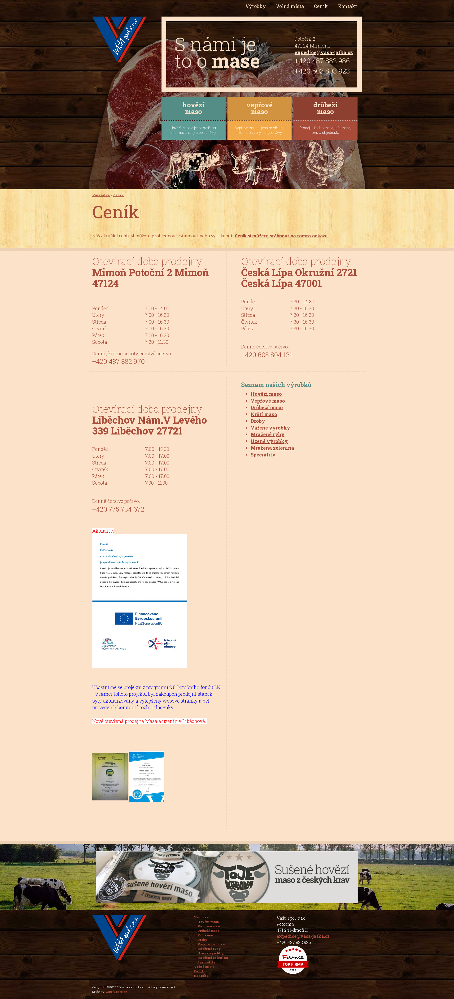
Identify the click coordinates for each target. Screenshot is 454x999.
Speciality (263, 455)
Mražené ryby (267, 434)
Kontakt (347, 6)
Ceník (321, 6)
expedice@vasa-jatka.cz (324, 52)
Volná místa (290, 6)
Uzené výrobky (269, 441)
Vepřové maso (268, 401)
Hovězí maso (266, 394)
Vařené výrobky (270, 428)
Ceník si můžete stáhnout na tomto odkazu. (282, 236)
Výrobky (201, 917)
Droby (258, 421)
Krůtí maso (264, 414)
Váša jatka (101, 195)
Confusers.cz (116, 992)
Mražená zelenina (272, 448)
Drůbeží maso (267, 407)
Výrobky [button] (255, 6)
